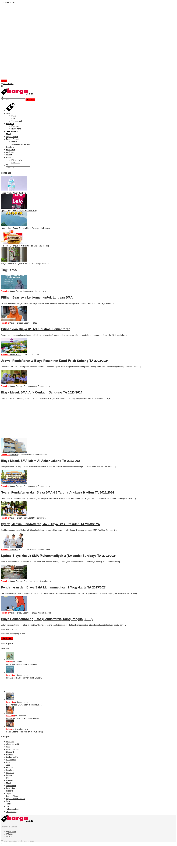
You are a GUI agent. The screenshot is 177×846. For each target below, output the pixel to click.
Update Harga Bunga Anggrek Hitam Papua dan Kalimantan (25, 228)
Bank (8, 746)
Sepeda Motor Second (15, 798)
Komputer (10, 772)
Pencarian (30, 100)
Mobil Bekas (11, 785)
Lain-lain (9, 661)
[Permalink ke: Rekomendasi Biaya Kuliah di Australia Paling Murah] (10, 699)
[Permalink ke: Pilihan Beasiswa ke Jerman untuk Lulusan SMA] (10, 672)
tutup (4, 81)
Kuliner (9, 729)
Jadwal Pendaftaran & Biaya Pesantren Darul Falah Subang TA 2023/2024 (55, 360)
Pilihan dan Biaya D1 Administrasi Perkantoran (35, 329)
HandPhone (11, 759)
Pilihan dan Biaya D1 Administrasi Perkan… (24, 718)
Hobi (8, 762)
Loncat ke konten (8, 2)
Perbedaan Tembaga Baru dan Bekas (21, 664)
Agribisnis (10, 741)
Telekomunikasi (12, 809)
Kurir (8, 777)
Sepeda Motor (12, 796)
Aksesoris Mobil (12, 744)
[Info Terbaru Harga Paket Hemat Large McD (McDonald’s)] (14, 243)
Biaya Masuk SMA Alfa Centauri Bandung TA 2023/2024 (41, 392)
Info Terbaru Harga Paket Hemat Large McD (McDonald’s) (25, 245)
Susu (8, 801)
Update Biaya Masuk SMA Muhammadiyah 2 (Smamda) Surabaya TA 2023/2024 (58, 555)
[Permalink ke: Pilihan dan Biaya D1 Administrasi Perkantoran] (10, 713)
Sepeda (9, 793)
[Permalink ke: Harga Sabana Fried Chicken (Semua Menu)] (10, 726)
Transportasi (11, 811)
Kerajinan (10, 767)
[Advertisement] (17, 42)
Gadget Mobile (12, 757)
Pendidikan (5, 291)
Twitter (10, 834)
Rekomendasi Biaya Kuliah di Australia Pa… (24, 704)
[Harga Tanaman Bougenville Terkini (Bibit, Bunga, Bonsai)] (14, 260)
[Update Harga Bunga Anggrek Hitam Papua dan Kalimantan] (14, 225)
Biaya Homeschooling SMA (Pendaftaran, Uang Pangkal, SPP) (47, 618)
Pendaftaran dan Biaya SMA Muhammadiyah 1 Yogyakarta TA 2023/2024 (54, 587)
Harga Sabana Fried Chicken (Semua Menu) (24, 731)
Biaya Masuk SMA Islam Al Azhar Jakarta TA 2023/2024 (41, 460)
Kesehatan (10, 770)
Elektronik (10, 752)
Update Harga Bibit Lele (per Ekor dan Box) (19, 210)
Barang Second (12, 749)
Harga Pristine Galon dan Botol (13, 192)
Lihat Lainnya (7, 638)
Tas (7, 806)
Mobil (8, 783)
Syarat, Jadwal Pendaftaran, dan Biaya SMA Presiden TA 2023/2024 (50, 524)
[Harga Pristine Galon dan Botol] (14, 190)
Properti (9, 790)
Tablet (8, 803)
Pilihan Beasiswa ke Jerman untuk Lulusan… (24, 677)
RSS (10, 836)
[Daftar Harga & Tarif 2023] (17, 94)
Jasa (8, 764)
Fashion (9, 754)
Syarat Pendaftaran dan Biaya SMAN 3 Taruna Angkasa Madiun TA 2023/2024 (57, 492)
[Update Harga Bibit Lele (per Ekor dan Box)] (14, 208)
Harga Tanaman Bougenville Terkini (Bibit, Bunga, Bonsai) (25, 263)
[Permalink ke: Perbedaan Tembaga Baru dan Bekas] (10, 659)
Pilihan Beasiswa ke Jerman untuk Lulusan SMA (37, 297)
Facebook (12, 831)
